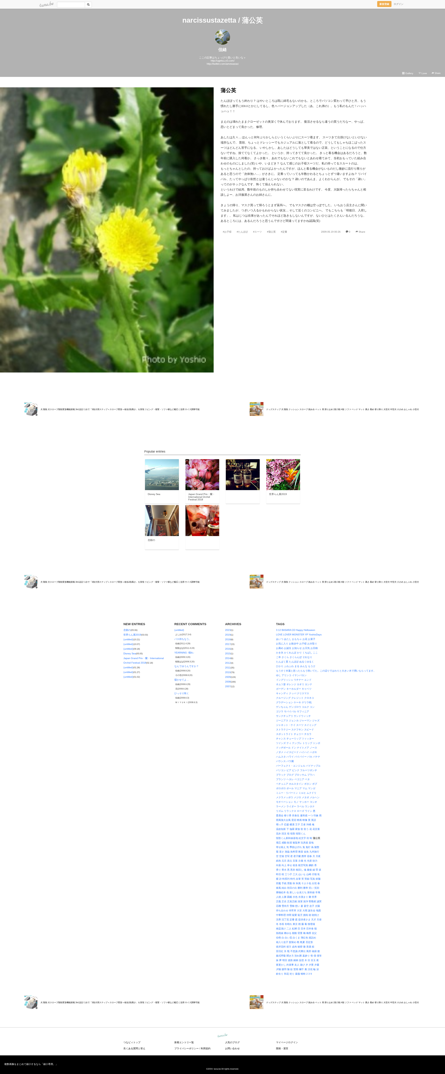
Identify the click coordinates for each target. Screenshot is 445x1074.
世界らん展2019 (132, 634)
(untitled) (128, 639)
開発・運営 (282, 1048)
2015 (228, 653)
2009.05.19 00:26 (331, 231)
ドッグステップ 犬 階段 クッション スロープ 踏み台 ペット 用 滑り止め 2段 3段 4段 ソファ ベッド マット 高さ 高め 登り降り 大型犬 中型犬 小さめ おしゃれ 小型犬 (342, 409)
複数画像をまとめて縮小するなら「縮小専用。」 (31, 1064)
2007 (228, 686)
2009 (228, 677)
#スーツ (257, 231)
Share (437, 73)
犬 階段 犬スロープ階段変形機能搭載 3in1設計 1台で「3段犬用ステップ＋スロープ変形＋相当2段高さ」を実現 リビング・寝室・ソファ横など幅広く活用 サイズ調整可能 (120, 409)
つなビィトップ (131, 1042)
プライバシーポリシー (186, 1048)
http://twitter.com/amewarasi (222, 63)
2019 (228, 634)
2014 (228, 658)
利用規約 (206, 1048)
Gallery (409, 73)
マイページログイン (287, 1042)
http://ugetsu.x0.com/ (222, 60)
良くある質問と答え (134, 1048)
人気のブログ (232, 1042)
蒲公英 (228, 90)
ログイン (398, 4)
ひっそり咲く (181, 693)
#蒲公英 (271, 231)
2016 (228, 648)
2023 (228, 630)
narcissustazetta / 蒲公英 (222, 20)
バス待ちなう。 (182, 639)
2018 (228, 639)
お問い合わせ (232, 1048)
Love (424, 73)
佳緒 (222, 49)
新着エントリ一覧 (184, 1042)
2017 (228, 644)
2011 (227, 667)
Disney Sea (129, 653)
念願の (127, 630)
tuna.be (222, 1035)
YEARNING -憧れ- (184, 652)
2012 (228, 662)
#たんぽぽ (242, 231)
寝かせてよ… (181, 679)
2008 (228, 681)
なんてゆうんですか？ (186, 666)
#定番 (284, 231)
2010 (228, 672)
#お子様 (227, 231)
